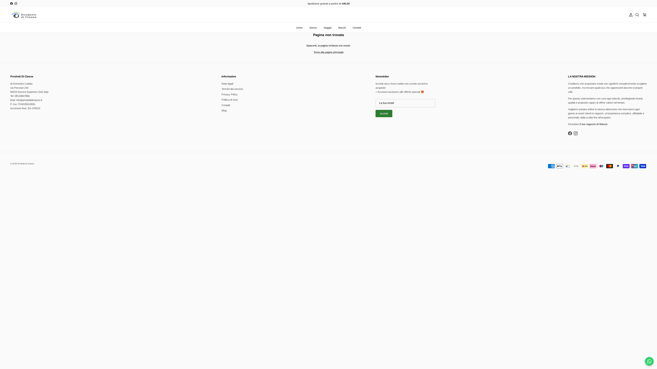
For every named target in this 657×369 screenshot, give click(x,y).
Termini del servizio (232, 88)
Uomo (299, 27)
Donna (313, 27)
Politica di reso (230, 99)
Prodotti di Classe (26, 163)
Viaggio (328, 27)
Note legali (227, 83)
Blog (224, 110)
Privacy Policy (230, 94)
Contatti (357, 27)
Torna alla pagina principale (329, 52)
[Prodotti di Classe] (24, 15)
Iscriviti (384, 113)
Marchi (342, 27)
